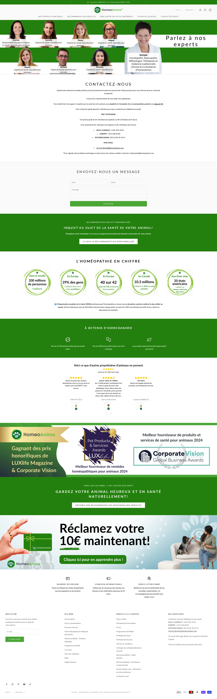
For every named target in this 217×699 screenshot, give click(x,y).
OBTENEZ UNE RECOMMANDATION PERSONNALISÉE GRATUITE (108, 505)
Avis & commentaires (73, 623)
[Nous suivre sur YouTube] (24, 684)
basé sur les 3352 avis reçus (108, 372)
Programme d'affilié (72, 645)
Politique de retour (123, 635)
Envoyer (108, 204)
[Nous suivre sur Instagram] (12, 684)
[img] (108, 369)
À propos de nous (147, 16)
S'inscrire (15, 639)
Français (189, 10)
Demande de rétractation (126, 623)
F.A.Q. (118, 627)
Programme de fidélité (125, 631)
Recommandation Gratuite (81, 16)
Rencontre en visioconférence (116, 16)
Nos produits (70, 619)
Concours (68, 650)
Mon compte (121, 619)
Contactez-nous (170, 16)
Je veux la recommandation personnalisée (108, 241)
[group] (108, 542)
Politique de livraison (124, 639)
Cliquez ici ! (126, 2)
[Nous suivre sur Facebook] (6, 684)
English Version (70, 662)
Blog (66, 658)
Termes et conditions (124, 644)
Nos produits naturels (50, 16)
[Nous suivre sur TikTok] (30, 684)
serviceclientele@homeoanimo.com (110, 148)
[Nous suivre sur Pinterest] (18, 684)
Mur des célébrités (72, 654)
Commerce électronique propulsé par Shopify (110, 692)
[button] (106, 413)
